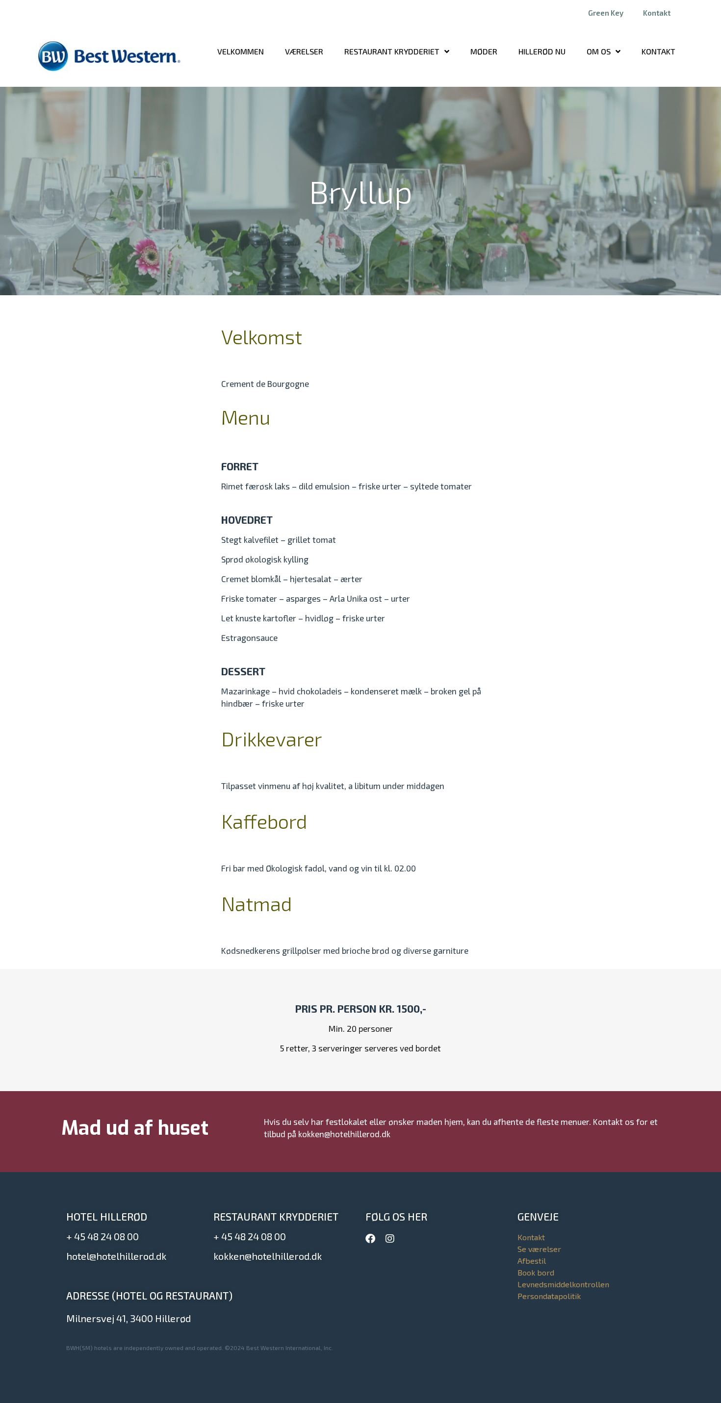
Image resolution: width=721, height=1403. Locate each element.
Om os (599, 51)
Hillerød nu (542, 51)
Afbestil (531, 1260)
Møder (483, 51)
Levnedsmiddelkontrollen (563, 1284)
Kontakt (656, 12)
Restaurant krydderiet (391, 51)
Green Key (605, 12)
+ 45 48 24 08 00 (102, 1236)
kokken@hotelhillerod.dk (267, 1256)
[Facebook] (370, 1239)
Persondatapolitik (549, 1296)
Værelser (304, 51)
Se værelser (539, 1248)
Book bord (535, 1272)
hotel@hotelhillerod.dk (116, 1256)
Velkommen (240, 51)
